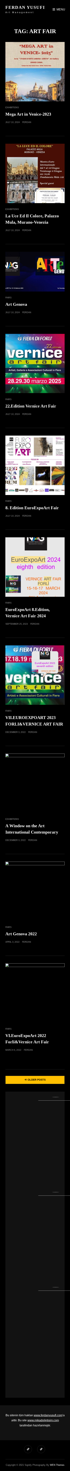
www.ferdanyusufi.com (48, 1415)
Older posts (37, 1079)
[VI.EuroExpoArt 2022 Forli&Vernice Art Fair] (35, 993)
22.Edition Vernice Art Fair (30, 406)
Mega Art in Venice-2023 (28, 114)
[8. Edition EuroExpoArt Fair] (35, 465)
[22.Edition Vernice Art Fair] (35, 363)
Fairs (8, 297)
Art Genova (16, 304)
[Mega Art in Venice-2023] (35, 71)
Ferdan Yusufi (25, 7)
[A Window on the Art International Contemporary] (35, 783)
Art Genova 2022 (21, 934)
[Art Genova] (35, 272)
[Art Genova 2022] (35, 891)
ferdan (26, 122)
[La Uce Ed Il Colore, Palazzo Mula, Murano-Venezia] (35, 173)
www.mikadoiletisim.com (43, 1420)
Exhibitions (12, 107)
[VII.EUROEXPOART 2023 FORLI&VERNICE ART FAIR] (35, 675)
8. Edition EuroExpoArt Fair (32, 507)
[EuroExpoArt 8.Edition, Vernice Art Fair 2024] (35, 567)
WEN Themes (57, 1465)
